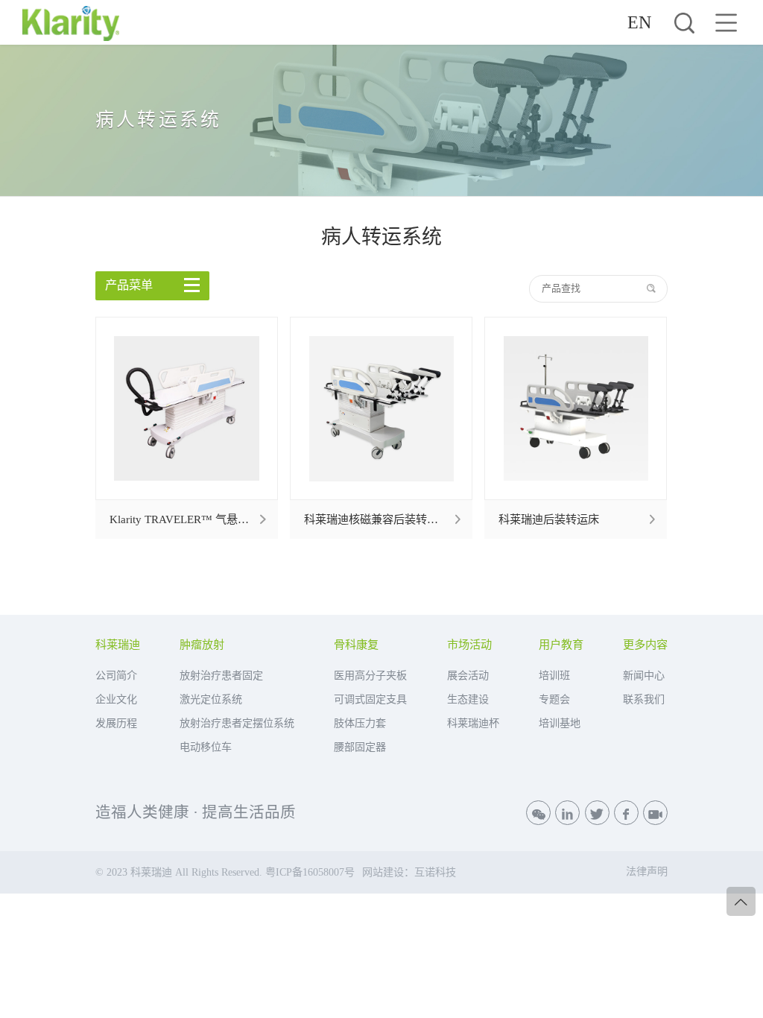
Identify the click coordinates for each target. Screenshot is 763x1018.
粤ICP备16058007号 (310, 872)
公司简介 (116, 675)
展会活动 (468, 675)
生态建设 (468, 699)
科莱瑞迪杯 (473, 723)
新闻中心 (644, 675)
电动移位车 (206, 747)
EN (639, 22)
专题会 (554, 699)
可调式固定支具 (370, 699)
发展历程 (116, 723)
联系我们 (644, 699)
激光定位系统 (211, 699)
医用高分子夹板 (370, 675)
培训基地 (559, 723)
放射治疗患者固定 (221, 675)
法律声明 (647, 871)
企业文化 (116, 699)
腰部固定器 (360, 747)
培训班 (554, 675)
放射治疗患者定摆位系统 (237, 723)
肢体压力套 (360, 723)
